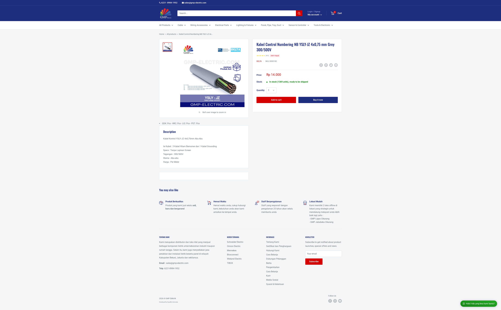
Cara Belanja (272, 254)
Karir (268, 275)
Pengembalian (272, 267)
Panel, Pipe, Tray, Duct (271, 25)
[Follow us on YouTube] (340, 301)
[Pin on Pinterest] (326, 65)
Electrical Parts (222, 25)
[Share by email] (336, 65)
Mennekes (231, 250)
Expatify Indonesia (172, 302)
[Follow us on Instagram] (335, 301)
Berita (269, 263)
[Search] (299, 13)
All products (171, 34)
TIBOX (230, 263)
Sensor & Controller (297, 25)
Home (161, 34)
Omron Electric (233, 246)
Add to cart (276, 100)
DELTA (259, 61)
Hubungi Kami (272, 250)
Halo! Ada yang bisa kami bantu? (480, 303)
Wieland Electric (234, 259)
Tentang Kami (272, 242)
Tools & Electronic (322, 25)
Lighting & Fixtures (245, 25)
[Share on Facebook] (321, 65)
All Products (164, 25)
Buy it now (318, 100)
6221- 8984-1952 (169, 3)
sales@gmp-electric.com (195, 3)
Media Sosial (272, 280)
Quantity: (261, 90)
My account (314, 14)
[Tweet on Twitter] (331, 65)
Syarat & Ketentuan (275, 284)
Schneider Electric (235, 242)
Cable (180, 25)
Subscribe (314, 261)
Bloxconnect (232, 254)
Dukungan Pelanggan (276, 259)
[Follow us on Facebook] (330, 301)
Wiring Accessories (199, 25)
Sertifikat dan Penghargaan (278, 246)
